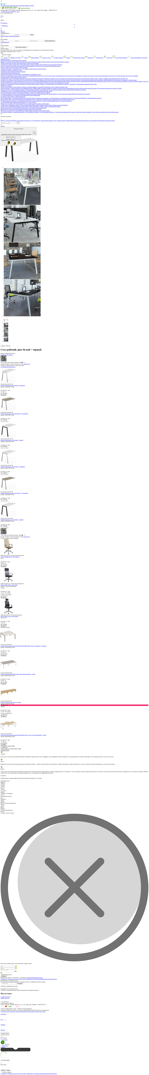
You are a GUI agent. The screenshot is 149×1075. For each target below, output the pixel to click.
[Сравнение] (2, 344)
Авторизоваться (5, 42)
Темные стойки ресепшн (20, 67)
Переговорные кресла (32, 66)
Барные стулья (29, 74)
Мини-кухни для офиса (7, 103)
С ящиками (124, 80)
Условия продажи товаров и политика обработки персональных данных (20, 1011)
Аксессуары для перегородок (29, 75)
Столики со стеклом (6, 70)
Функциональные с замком (37, 84)
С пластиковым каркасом (65, 98)
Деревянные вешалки (6, 71)
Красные (87, 94)
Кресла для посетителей (44, 66)
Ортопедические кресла (68, 99)
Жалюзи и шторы (5, 59)
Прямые (9, 94)
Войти (32, 34)
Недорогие (77, 88)
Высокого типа (55, 84)
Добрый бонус (30, 979)
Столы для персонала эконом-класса (120, 81)
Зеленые (17, 95)
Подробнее (10, 355)
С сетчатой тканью (53, 98)
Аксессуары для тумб (43, 75)
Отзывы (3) (4, 355)
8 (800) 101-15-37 (15, 11)
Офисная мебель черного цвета (102, 81)
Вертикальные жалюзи (20, 77)
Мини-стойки (36, 105)
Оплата (17, 5)
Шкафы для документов (7, 62)
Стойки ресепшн (58, 57)
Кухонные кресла (55, 66)
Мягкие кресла (48, 64)
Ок (1, 53)
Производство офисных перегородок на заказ (18, 82)
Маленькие (83, 88)
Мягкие (74, 94)
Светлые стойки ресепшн (7, 67)
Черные (28, 94)
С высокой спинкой (41, 99)
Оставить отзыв (5, 750)
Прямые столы (13, 80)
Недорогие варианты (37, 78)
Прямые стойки (44, 105)
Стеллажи (29, 62)
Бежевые (25, 95)
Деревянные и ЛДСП (6, 91)
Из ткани (30, 95)
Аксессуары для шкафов (55, 75)
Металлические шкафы (63, 62)
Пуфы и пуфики (15, 96)
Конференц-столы (47, 81)
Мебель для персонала (7, 120)
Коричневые (36, 95)
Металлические (24, 108)
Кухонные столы (11, 74)
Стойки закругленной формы (60, 105)
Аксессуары (133, 57)
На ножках (44, 94)
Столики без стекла (17, 70)
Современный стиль (6, 78)
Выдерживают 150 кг (30, 99)
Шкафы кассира (28, 88)
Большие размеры (62, 89)
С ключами (15, 69)
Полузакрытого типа (24, 84)
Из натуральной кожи (18, 99)
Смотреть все (26, 364)
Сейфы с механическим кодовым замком (35, 69)
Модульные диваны (29, 64)
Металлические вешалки (18, 71)
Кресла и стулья (46, 57)
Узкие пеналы (93, 84)
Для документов (11, 109)
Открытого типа (5, 84)
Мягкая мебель (35, 57)
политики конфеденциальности (34, 977)
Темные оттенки (5, 89)
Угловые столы (5, 80)
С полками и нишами (35, 92)
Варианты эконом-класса (114, 80)
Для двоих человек (75, 80)
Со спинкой (27, 98)
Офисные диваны (40, 120)
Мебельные (21, 110)
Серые (41, 89)
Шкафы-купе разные (6, 85)
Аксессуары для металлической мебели (97, 75)
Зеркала (12, 75)
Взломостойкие (28, 109)
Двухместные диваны (6, 64)
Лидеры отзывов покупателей (104, 112)
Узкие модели (66, 80)
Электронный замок (6, 69)
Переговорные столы (51, 120)
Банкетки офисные (57, 64)
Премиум (59, 99)
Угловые (56, 87)
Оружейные (16, 108)
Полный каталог (80, 94)
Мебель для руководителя (20, 120)
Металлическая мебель (88, 81)
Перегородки (99, 57)
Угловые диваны (39, 64)
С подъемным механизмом (87, 80)
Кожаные (23, 94)
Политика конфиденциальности (42, 979)
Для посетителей (16, 94)
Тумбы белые (70, 89)
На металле (30, 80)
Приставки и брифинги (85, 112)
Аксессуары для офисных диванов (78, 75)
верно (8, 1070)
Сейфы (68, 57)
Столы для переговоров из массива (59, 82)
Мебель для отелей (142, 57)
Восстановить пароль (21, 47)
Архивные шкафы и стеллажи (35, 87)
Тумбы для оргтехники (33, 63)
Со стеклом (15, 81)
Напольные (8, 73)
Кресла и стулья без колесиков (63, 101)
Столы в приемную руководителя (64, 78)
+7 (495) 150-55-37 (5, 11)
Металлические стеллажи (50, 62)
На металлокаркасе (52, 94)
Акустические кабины (121, 57)
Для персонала (15, 60)
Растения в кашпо (5, 75)
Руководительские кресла (19, 66)
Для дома (59, 88)
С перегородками (132, 80)
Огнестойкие (31, 108)
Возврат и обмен (29, 5)
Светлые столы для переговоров (33, 81)
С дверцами (72, 84)
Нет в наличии (4, 421)
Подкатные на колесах (80, 89)
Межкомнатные (15, 73)
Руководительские (6, 60)
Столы (5, 57)
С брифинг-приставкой (109, 78)
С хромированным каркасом (93, 98)
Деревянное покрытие (49, 78)
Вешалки (90, 57)
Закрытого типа (14, 84)
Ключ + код (21, 69)
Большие (88, 88)
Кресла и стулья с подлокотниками (46, 101)
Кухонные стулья (20, 74)
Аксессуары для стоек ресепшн (116, 75)
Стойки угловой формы (25, 105)
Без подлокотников (35, 94)
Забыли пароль (5, 36)
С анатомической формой (79, 98)
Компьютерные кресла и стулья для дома (25, 102)
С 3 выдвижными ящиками (31, 89)
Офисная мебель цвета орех (74, 81)
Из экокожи (4, 94)
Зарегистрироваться (14, 36)
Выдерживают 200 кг (6, 99)
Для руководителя (102, 88)
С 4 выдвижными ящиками (17, 89)
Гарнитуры (4, 74)
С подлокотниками (6, 95)
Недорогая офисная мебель (59, 81)
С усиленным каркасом (17, 98)
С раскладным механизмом (64, 94)
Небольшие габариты (38, 80)
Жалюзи (107, 120)
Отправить (3, 976)
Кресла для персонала (6, 66)
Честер (13, 95)
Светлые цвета (78, 78)
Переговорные (22, 60)
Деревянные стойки (13, 105)
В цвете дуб (124, 78)
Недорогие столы (22, 80)
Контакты (22, 5)
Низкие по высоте (64, 84)
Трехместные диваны (18, 64)
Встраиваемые (20, 109)
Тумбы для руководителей (19, 63)
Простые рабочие (45, 92)
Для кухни (109, 57)
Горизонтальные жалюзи (7, 77)
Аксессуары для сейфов (131, 75)
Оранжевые (4, 96)
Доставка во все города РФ (8, 5)
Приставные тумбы (47, 91)
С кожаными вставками (18, 78)
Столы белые (28, 78)
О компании (4, 979)
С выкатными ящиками (22, 92)
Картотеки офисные (37, 62)
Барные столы (37, 74)
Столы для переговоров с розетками (40, 82)
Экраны (3, 73)
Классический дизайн (88, 78)
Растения (112, 120)
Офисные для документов (50, 89)
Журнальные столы (87, 120)
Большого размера (51, 99)
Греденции (29, 91)
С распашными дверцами (82, 84)
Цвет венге (118, 78)
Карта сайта (42, 1011)
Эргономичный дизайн (101, 80)
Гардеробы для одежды (20, 62)
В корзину (3, 395)
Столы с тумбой (98, 78)
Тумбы (26, 57)
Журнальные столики (79, 57)
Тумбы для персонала (6, 63)
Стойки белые (4, 105)
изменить (3, 1070)
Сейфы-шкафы (37, 88)
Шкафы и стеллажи (15, 57)
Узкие (9, 96)
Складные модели (49, 80)
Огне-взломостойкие (68, 88)
